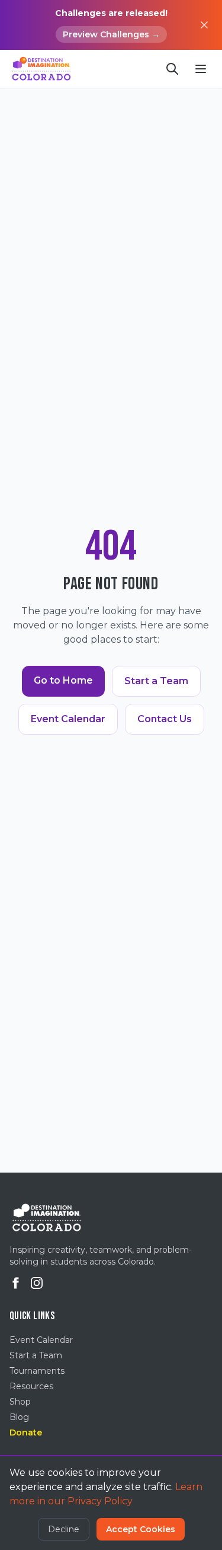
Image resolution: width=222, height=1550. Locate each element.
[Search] (172, 69)
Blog (19, 1417)
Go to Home (63, 680)
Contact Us (164, 719)
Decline (63, 1529)
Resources (31, 1386)
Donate (25, 1432)
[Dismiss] (204, 25)
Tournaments (37, 1370)
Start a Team (156, 681)
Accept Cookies (140, 1529)
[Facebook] (15, 1283)
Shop (20, 1401)
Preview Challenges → (111, 34)
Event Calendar (68, 719)
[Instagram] (37, 1283)
